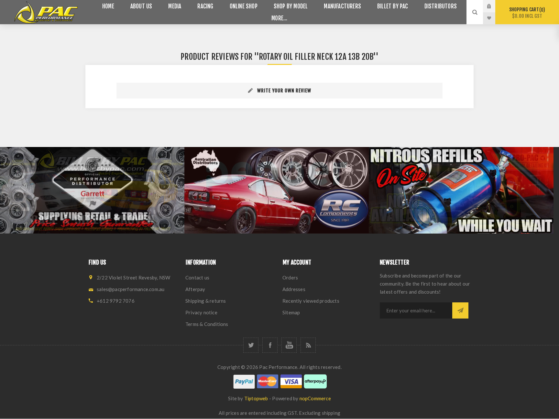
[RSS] (308, 345)
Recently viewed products (310, 301)
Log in (494, 6)
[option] (92, 190)
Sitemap (291, 312)
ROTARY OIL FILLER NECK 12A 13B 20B (316, 57)
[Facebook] (270, 345)
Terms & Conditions (206, 324)
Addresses (293, 289)
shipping (331, 413)
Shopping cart (526, 12)
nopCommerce (315, 398)
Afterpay (195, 289)
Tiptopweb (256, 398)
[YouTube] (289, 345)
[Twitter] (250, 345)
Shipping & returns (205, 301)
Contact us (197, 277)
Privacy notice (201, 312)
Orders (290, 277)
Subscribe (460, 310)
